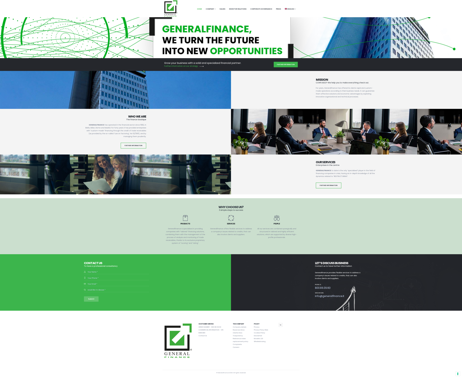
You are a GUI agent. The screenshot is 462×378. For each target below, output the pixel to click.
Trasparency (238, 336)
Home (199, 9)
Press (278, 9)
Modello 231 (258, 339)
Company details (239, 327)
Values (222, 9)
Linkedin (280, 325)
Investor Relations (238, 9)
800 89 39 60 (216, 327)
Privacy (256, 327)
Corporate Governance (261, 9)
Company (210, 9)
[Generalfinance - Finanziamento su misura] (170, 8)
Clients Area (237, 333)
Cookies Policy (259, 333)
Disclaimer (258, 336)
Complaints (237, 344)
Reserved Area (238, 330)
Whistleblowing (260, 341)
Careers (236, 347)
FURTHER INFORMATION (286, 64)
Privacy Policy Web (261, 330)
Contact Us (203, 336)
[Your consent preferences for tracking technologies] (458, 373)
